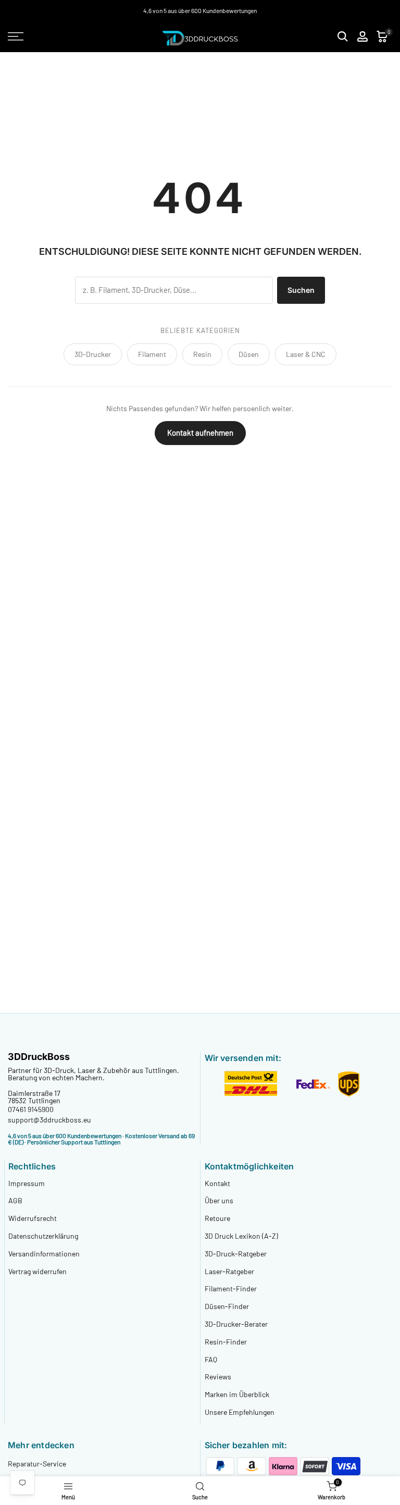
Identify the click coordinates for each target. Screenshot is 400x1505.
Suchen (301, 290)
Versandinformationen (44, 1253)
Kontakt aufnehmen (200, 432)
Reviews (218, 1376)
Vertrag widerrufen (37, 1271)
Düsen (249, 354)
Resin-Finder (226, 1341)
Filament (152, 354)
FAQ (211, 1359)
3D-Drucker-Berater (236, 1323)
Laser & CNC (306, 354)
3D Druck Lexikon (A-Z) (241, 1235)
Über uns (219, 1200)
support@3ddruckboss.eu (49, 1119)
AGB (15, 1200)
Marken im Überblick (237, 1394)
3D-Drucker (92, 354)
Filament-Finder (231, 1288)
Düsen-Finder (227, 1306)
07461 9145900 (31, 1109)
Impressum (26, 1183)
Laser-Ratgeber (229, 1271)
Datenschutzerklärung (43, 1235)
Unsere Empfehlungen (239, 1412)
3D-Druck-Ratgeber (236, 1253)
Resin (202, 354)
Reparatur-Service (37, 1463)
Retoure (217, 1218)
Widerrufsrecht (32, 1218)
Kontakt (217, 1183)
